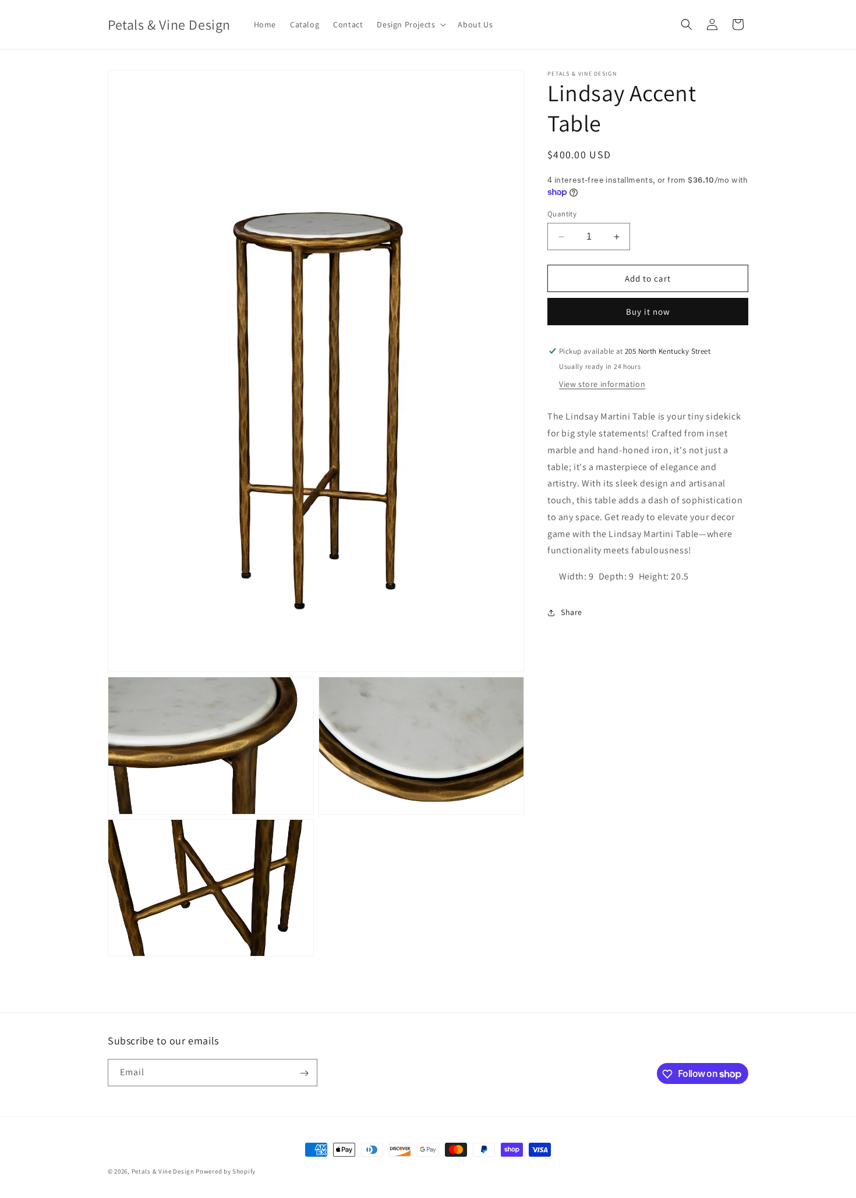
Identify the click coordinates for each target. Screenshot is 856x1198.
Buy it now (648, 311)
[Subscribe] (304, 1073)
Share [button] (571, 612)
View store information (602, 384)
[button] (410, 24)
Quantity (561, 214)
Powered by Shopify (226, 1171)
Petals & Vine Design (163, 1171)
